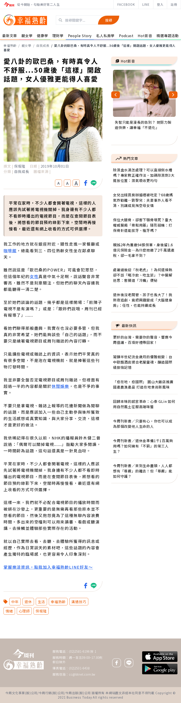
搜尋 (108, 20)
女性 (34, 276)
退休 (28, 601)
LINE (146, 4)
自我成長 (42, 45)
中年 (15, 601)
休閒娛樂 (60, 386)
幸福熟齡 (10, 45)
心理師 (24, 611)
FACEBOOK (126, 4)
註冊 (174, 4)
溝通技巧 (78, 601)
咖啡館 (10, 250)
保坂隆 (41, 611)
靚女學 (26, 45)
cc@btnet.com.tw (82, 674)
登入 (160, 4)
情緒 (9, 611)
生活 (41, 601)
